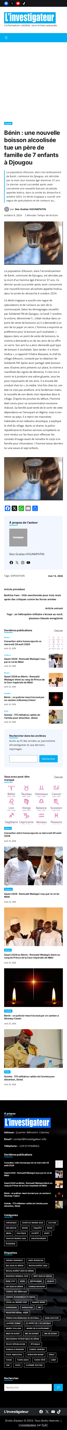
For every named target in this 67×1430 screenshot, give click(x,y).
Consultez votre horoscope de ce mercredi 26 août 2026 (22, 643)
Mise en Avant (13, 1334)
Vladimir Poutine (34, 1365)
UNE (8, 1365)
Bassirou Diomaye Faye (17, 1276)
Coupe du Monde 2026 (32, 1223)
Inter (6, 711)
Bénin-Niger (36, 1281)
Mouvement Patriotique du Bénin (22, 1339)
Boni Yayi (10, 1281)
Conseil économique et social (21, 1297)
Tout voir (58, 630)
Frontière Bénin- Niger (17, 1313)
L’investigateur (27, 1425)
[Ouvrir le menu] (6, 38)
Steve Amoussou (14, 1355)
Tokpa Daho (23, 1360)
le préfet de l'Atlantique (38, 1323)
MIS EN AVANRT (32, 1334)
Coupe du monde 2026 (16, 1302)
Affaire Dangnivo (14, 1260)
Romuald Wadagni (15, 1349)
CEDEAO (50, 1281)
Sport (47, 1233)
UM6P (53, 1360)
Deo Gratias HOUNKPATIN (30, 209)
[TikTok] (24, 3)
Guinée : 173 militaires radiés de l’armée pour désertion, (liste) (22, 716)
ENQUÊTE (38, 1228)
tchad (9, 1360)
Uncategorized (38, 1238)
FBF (39, 1307)
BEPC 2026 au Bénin (43, 1276)
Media (8, 1233)
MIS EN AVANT (50, 1334)
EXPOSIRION (11, 1307)
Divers (7, 637)
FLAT (45, 1425)
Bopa (22, 1281)
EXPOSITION (18, 575)
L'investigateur (16, 1411)
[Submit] (58, 1387)
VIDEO (17, 1365)
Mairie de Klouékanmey (37, 1328)
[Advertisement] (33, 80)
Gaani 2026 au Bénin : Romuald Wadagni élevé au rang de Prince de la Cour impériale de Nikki (24, 679)
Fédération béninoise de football (23, 1318)
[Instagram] (23, 563)
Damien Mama (38, 1302)
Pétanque (35, 1344)
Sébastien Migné (35, 1355)
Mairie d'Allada (13, 1328)
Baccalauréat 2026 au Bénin (20, 1271)
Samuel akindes (37, 1349)
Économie (10, 1244)
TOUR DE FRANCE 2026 (16, 1238)
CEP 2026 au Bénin (14, 1286)
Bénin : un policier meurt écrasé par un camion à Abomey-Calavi (24, 699)
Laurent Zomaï (13, 1323)
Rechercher (48, 758)
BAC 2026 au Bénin (14, 1266)
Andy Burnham (35, 1260)
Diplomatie (11, 1228)
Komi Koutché (52, 1318)
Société (8, 123)
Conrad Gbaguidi (36, 1286)
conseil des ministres (16, 1292)
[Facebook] (6, 3)
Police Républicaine (15, 1344)
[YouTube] (18, 3)
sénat (51, 1355)
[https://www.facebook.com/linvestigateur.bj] (41, 1412)
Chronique (11, 1223)
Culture (7, 655)
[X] (12, 3)
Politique (21, 1233)
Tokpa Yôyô (39, 1360)
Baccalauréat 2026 (38, 1266)
